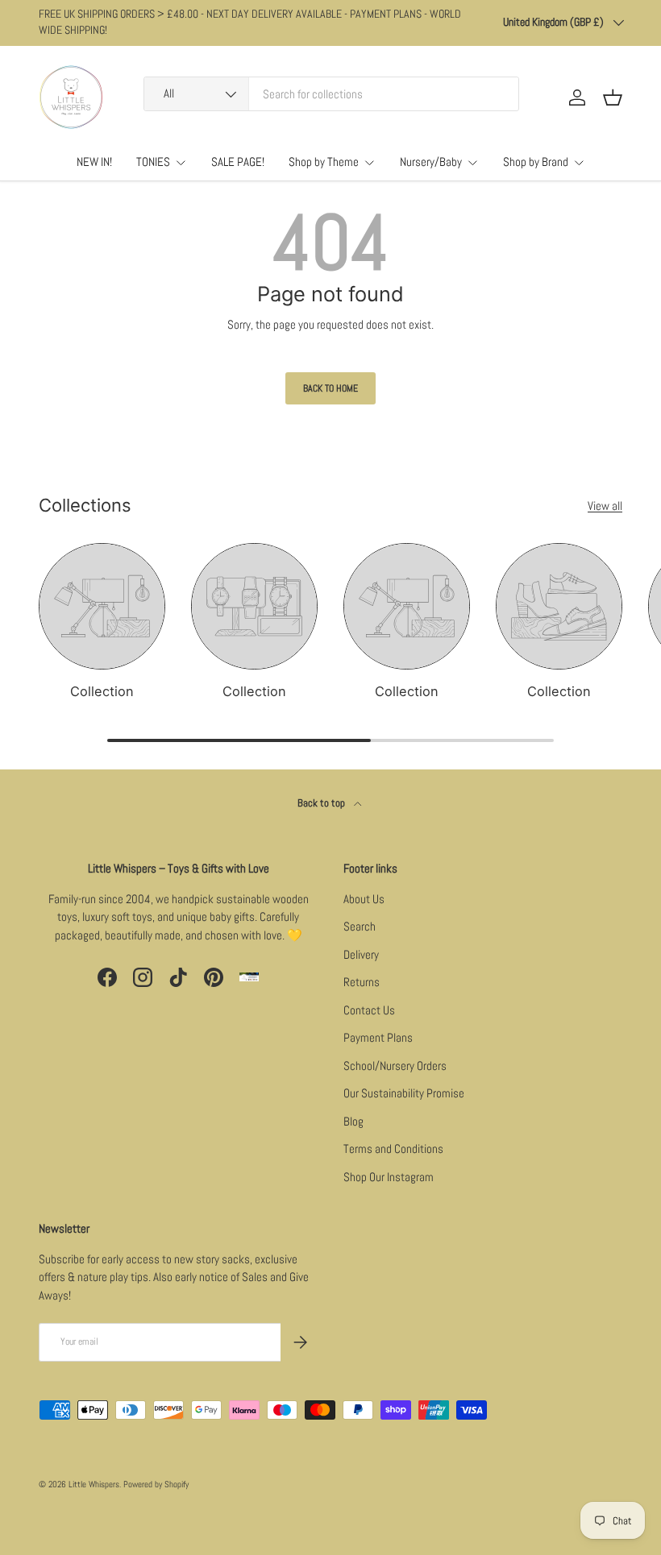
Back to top (322, 803)
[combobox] (331, 93)
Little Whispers (94, 1484)
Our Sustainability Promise (403, 1093)
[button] (612, 97)
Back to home (330, 388)
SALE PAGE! (237, 161)
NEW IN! (94, 161)
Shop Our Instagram (388, 1176)
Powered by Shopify (156, 1484)
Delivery (361, 954)
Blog (353, 1121)
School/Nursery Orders (395, 1065)
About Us (364, 898)
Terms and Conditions (393, 1148)
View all (605, 505)
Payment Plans (378, 1037)
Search (359, 926)
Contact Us (369, 1010)
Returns (361, 981)
